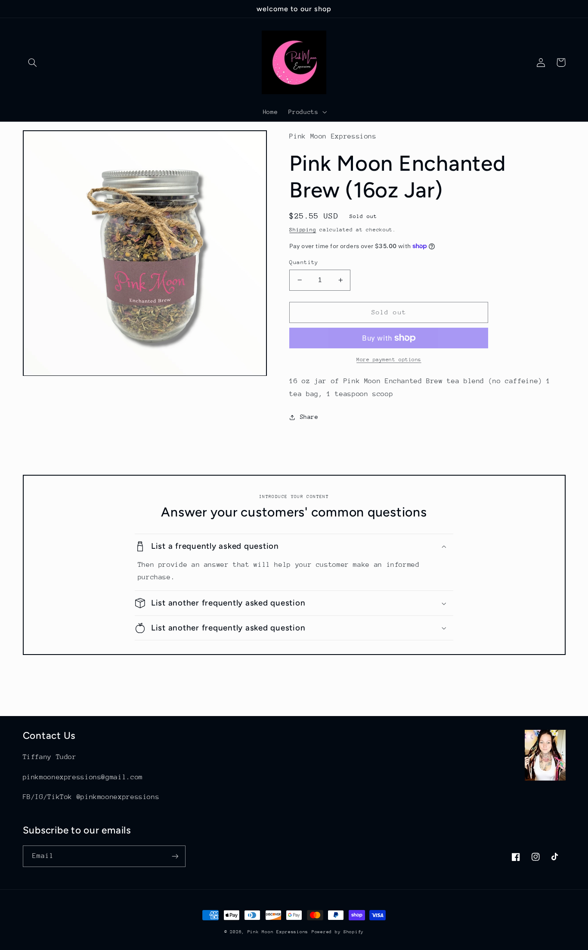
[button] (33, 62)
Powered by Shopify (338, 932)
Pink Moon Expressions (278, 932)
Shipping (302, 230)
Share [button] (309, 416)
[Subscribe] (175, 856)
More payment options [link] (388, 360)
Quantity (303, 262)
